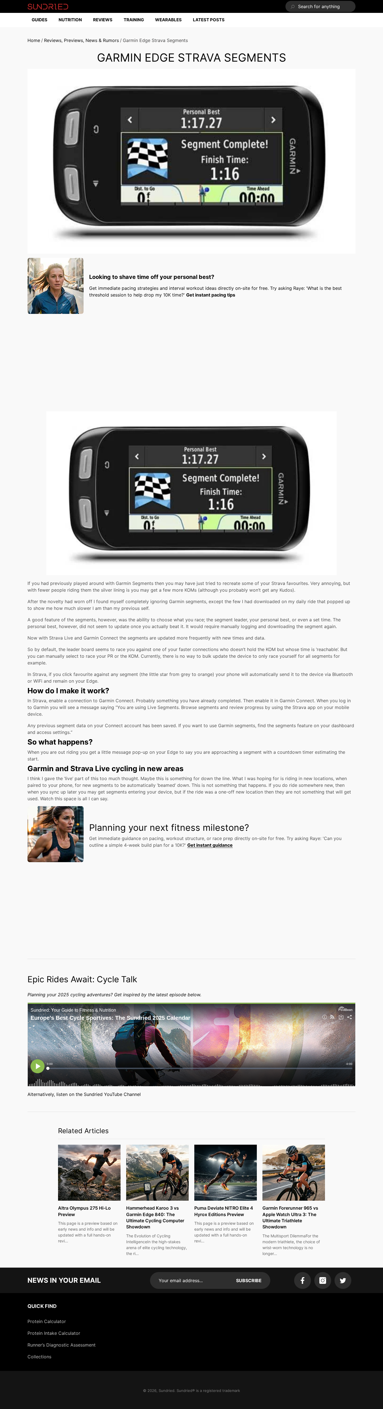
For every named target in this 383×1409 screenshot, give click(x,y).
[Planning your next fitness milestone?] (55, 834)
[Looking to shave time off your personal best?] (55, 286)
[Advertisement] (191, 357)
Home (33, 40)
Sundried (166, 1390)
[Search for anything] (320, 6)
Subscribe (249, 1280)
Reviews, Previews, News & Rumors (81, 40)
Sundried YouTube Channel (112, 1094)
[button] (42, 20)
